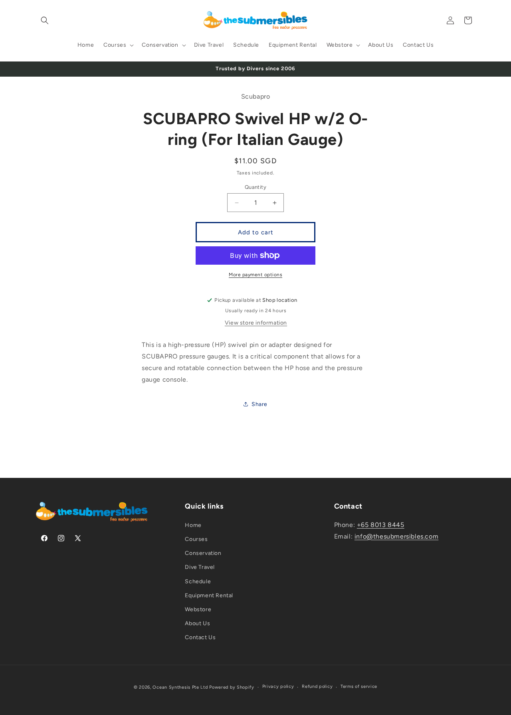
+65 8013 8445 (380, 525)
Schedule (198, 581)
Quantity (255, 187)
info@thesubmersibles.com (396, 536)
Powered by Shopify (231, 687)
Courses (196, 539)
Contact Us (200, 637)
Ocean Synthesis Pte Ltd (180, 687)
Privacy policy (278, 686)
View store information (256, 322)
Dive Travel (200, 567)
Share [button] (259, 404)
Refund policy (317, 686)
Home (193, 525)
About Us (197, 623)
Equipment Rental (209, 595)
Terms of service (359, 686)
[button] (44, 20)
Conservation (203, 553)
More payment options (255, 274)
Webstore (198, 609)
